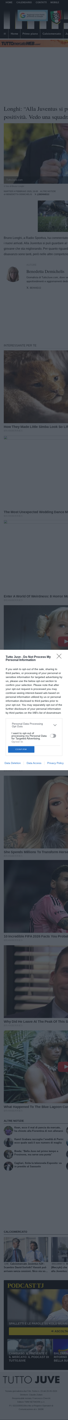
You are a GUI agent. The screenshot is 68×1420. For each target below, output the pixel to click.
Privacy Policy (55, 763)
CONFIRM (21, 749)
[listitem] (34, 725)
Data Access (34, 763)
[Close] (60, 657)
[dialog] (34, 710)
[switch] (53, 736)
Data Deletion (13, 763)
